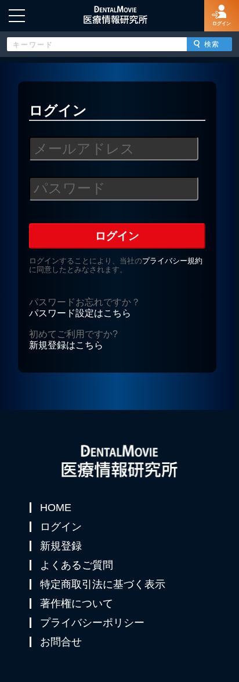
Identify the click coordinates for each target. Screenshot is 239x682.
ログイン (61, 527)
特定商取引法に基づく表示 (102, 584)
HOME (55, 507)
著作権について (76, 603)
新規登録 (61, 546)
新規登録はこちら (66, 345)
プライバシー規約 (172, 260)
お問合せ (61, 642)
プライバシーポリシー (92, 622)
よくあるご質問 (76, 565)
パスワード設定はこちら (80, 313)
